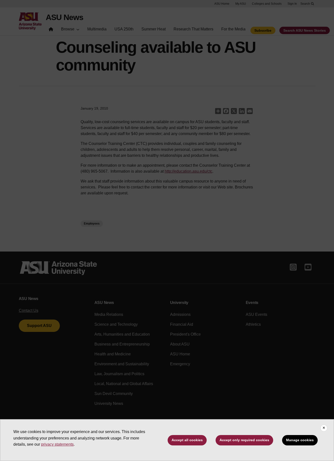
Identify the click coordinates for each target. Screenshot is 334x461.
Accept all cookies (187, 440)
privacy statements (57, 444)
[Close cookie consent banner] (323, 428)
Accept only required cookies (244, 440)
